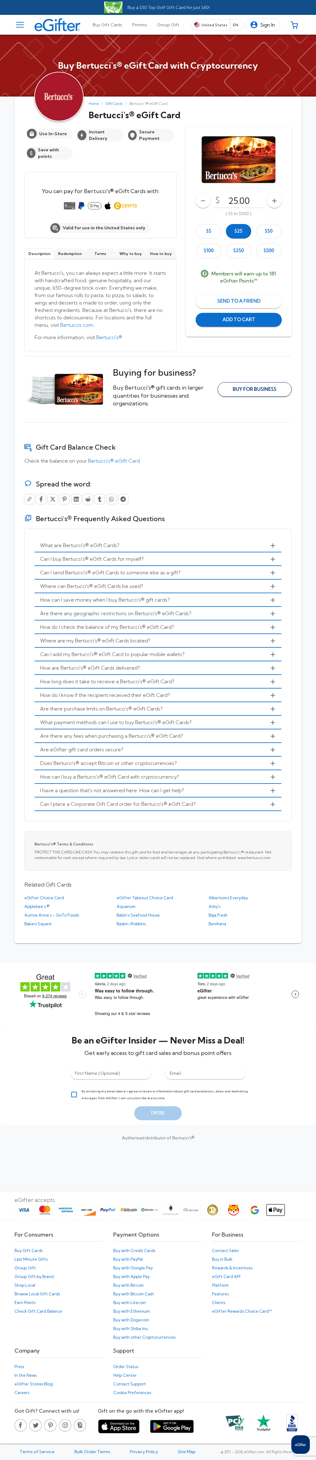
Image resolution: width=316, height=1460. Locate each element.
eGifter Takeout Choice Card (145, 897)
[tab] (107, 25)
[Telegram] (123, 499)
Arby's (214, 906)
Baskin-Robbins (131, 923)
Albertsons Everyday (228, 897)
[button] (263, 25)
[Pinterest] (64, 499)
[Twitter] (53, 499)
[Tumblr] (100, 499)
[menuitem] (158, 545)
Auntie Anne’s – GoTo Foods (51, 915)
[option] (208, 231)
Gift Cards (114, 103)
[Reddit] (88, 499)
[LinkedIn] (76, 499)
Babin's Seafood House (138, 915)
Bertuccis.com (76, 325)
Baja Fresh (218, 915)
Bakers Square (38, 923)
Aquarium (126, 906)
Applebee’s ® (36, 906)
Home (94, 103)
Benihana (217, 923)
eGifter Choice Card (44, 897)
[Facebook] (41, 499)
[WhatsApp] (111, 499)
